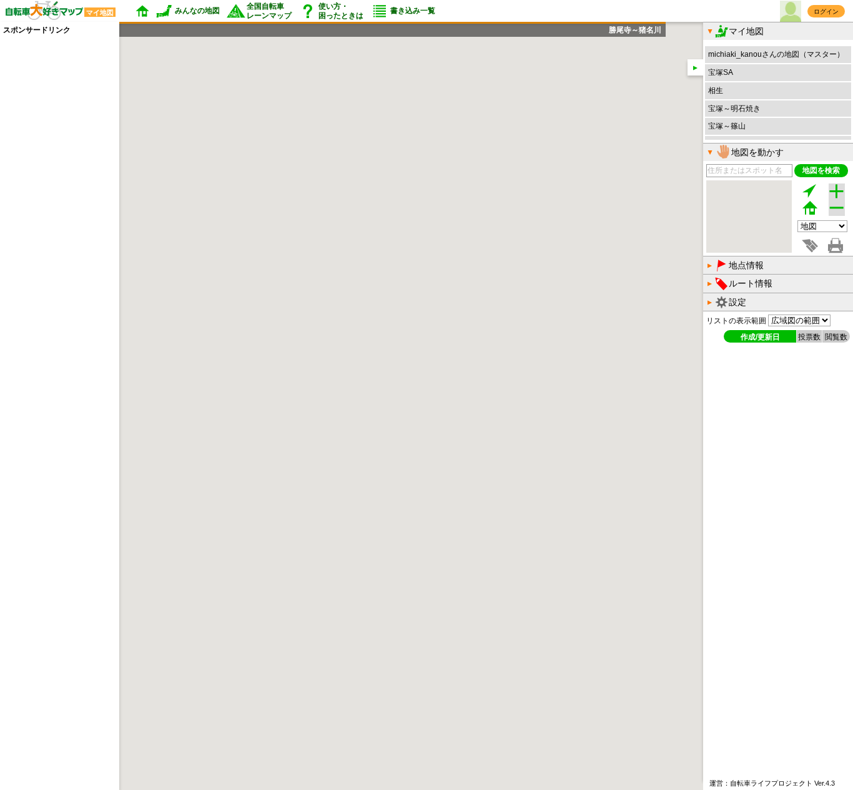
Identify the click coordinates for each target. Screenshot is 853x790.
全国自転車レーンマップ (269, 10)
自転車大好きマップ (57, 11)
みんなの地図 (197, 10)
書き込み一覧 (412, 10)
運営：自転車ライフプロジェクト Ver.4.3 (772, 783)
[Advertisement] (53, 223)
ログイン (826, 11)
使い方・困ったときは (340, 10)
